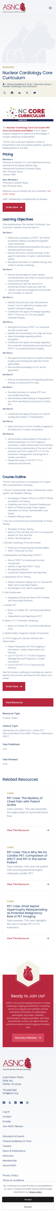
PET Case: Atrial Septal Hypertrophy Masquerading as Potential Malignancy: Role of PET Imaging (27, 911)
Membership (10, 1160)
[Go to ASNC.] (4, 84)
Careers (7, 1146)
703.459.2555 (10, 1089)
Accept (28, 1199)
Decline (28, 1207)
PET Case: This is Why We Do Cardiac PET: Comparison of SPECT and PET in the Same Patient (27, 857)
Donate (7, 1121)
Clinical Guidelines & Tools (17, 1141)
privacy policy (35, 1192)
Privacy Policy (10, 1175)
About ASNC (9, 1165)
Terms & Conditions (13, 1180)
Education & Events (13, 1136)
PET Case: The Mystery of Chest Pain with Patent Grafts (24, 801)
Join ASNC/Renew (13, 1126)
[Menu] (50, 7)
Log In (6, 1112)
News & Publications (14, 1151)
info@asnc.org (10, 1093)
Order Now (12, 207)
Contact (7, 1116)
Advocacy (8, 1156)
